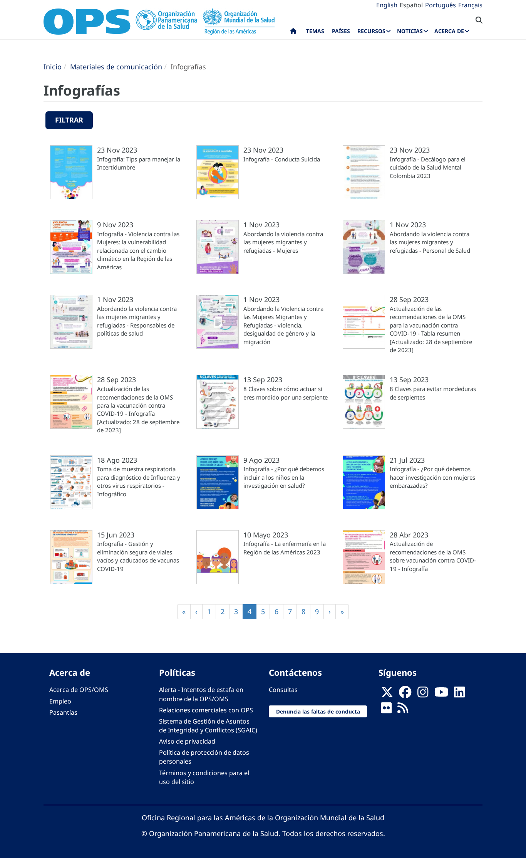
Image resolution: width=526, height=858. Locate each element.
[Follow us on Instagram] (422, 694)
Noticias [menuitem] (410, 31)
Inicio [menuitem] (293, 32)
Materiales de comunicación (116, 66)
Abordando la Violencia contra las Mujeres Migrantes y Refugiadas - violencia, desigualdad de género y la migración (283, 325)
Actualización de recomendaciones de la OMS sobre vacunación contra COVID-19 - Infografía (433, 556)
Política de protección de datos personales (204, 757)
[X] (387, 694)
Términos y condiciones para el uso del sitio (204, 777)
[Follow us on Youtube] (441, 694)
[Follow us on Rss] (402, 710)
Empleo (60, 701)
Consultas (283, 689)
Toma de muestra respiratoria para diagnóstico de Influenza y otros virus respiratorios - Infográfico (138, 481)
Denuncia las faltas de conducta (318, 711)
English (386, 5)
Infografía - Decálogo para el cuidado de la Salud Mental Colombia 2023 (428, 167)
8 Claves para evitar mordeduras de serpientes (433, 393)
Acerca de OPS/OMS (78, 689)
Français (470, 5)
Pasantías (63, 712)
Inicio (53, 66)
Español (411, 5)
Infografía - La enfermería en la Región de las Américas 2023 (284, 548)
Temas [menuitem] (315, 31)
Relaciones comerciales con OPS (206, 710)
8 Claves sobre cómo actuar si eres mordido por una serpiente (285, 393)
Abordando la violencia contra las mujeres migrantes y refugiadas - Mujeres (283, 242)
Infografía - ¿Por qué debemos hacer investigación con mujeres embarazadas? (432, 477)
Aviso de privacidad (187, 741)
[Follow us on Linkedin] (459, 694)
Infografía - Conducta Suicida (281, 159)
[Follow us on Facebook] (405, 694)
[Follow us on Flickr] (386, 710)
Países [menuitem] (341, 31)
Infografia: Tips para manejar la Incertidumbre (138, 163)
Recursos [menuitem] (371, 31)
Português (440, 5)
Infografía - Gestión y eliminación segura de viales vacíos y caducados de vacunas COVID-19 (138, 556)
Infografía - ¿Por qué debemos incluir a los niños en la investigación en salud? (283, 477)
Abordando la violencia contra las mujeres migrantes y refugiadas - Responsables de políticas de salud (137, 321)
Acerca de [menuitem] (449, 31)
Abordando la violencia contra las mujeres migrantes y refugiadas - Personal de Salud (430, 242)
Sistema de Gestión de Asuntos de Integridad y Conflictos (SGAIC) (208, 725)
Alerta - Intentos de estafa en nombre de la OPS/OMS (201, 694)
